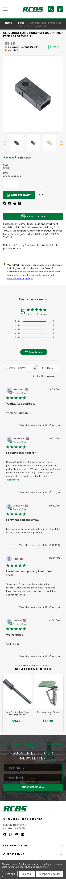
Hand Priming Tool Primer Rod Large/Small (17, 713)
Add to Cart (16, 728)
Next (61, 143)
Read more (13, 479)
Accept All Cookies (50, 874)
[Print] (14, 203)
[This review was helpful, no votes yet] (50, 425)
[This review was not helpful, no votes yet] (56, 425)
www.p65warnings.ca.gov (20, 278)
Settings (10, 874)
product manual (53, 230)
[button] (25, 48)
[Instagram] (10, 834)
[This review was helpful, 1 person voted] (50, 492)
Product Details (35, 216)
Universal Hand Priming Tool (48, 713)
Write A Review (33, 352)
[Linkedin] (22, 834)
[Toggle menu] (4, 9)
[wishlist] (41, 195)
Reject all (26, 874)
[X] (19, 203)
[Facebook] (4, 203)
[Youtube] (16, 834)
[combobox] (46, 376)
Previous (4, 143)
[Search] (51, 9)
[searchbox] (19, 367)
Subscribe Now (31, 787)
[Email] (9, 203)
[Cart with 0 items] (60, 9)
